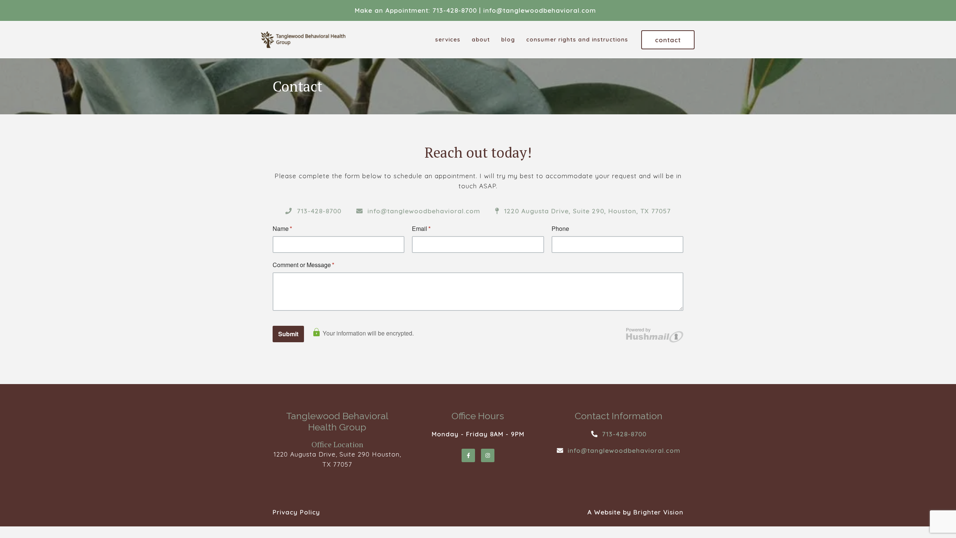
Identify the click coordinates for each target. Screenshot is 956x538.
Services (447, 39)
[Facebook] (468, 455)
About (481, 39)
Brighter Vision (658, 512)
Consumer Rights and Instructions (577, 39)
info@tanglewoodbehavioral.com (539, 10)
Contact (668, 40)
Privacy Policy (296, 512)
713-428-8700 (454, 10)
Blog (508, 39)
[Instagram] (487, 455)
